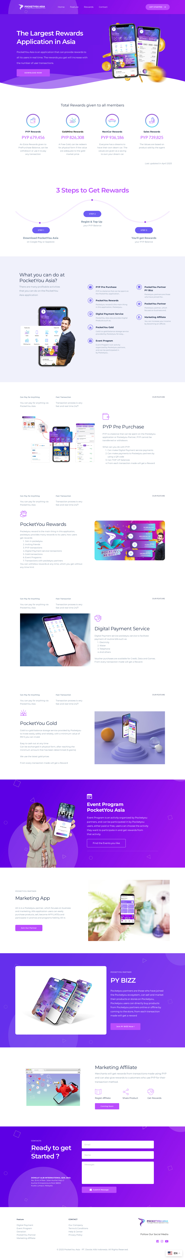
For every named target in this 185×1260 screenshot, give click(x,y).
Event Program (24, 1228)
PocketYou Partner (26, 1235)
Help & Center (76, 1231)
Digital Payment (25, 1225)
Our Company (76, 1225)
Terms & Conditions (79, 1228)
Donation (22, 1231)
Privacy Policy (76, 1235)
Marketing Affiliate (26, 1238)
